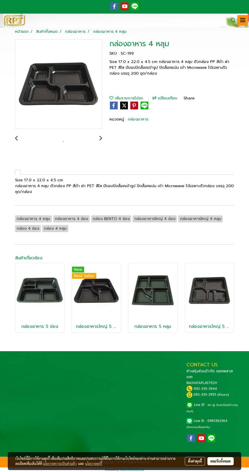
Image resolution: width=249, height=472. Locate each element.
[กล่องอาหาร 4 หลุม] (58, 84)
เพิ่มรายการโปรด (128, 98)
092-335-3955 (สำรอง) (211, 394)
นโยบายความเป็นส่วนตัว (60, 463)
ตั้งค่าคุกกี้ (195, 461)
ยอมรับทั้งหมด (220, 461)
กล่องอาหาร (138, 119)
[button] (232, 20)
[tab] (17, 172)
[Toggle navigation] (242, 20)
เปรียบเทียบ (166, 98)
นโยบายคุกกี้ (93, 463)
